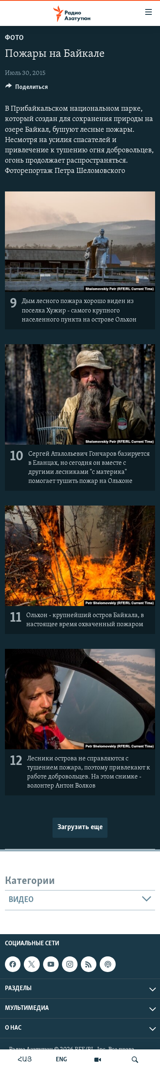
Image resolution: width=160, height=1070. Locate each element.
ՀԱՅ (25, 1059)
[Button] (26, 89)
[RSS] (88, 964)
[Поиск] (135, 1059)
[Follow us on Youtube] (51, 964)
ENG (61, 1059)
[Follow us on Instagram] (70, 964)
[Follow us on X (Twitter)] (31, 964)
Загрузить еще (80, 827)
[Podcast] (107, 964)
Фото (14, 38)
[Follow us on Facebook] (13, 964)
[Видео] (97, 1059)
